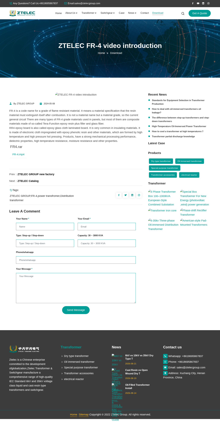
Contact (145, 13)
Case (122, 13)
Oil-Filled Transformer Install (137, 386)
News (131, 13)
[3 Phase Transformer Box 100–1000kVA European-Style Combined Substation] (163, 198)
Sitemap (84, 414)
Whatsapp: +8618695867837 (185, 356)
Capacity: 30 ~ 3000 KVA (90, 235)
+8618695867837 (48, 3)
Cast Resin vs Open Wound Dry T (136, 372)
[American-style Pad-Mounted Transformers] (195, 222)
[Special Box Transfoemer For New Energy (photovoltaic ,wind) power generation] (195, 198)
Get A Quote (199, 13)
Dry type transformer (161, 161)
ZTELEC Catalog (28, 180)
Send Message (76, 310)
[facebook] (193, 3)
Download (157, 13)
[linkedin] (203, 3)
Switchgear (107, 13)
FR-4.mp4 (18, 154)
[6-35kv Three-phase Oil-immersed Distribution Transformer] (163, 224)
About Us (70, 13)
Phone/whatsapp (25, 252)
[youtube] (198, 3)
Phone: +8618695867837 (183, 361)
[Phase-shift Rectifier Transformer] (195, 212)
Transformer (88, 13)
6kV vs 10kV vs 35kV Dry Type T (139, 357)
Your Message (24, 269)
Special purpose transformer (164, 168)
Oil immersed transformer (189, 161)
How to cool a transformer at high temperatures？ (178, 131)
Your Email (84, 218)
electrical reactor (189, 175)
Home (58, 13)
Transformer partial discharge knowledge (173, 136)
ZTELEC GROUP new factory (36, 174)
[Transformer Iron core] (163, 210)
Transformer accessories (163, 175)
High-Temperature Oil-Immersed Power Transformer (179, 126)
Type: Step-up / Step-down (30, 235)
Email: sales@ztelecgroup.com (186, 367)
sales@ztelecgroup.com (87, 3)
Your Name (22, 218)
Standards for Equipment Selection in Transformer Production (178, 102)
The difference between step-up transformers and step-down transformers (180, 119)
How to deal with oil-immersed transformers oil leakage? (176, 111)
